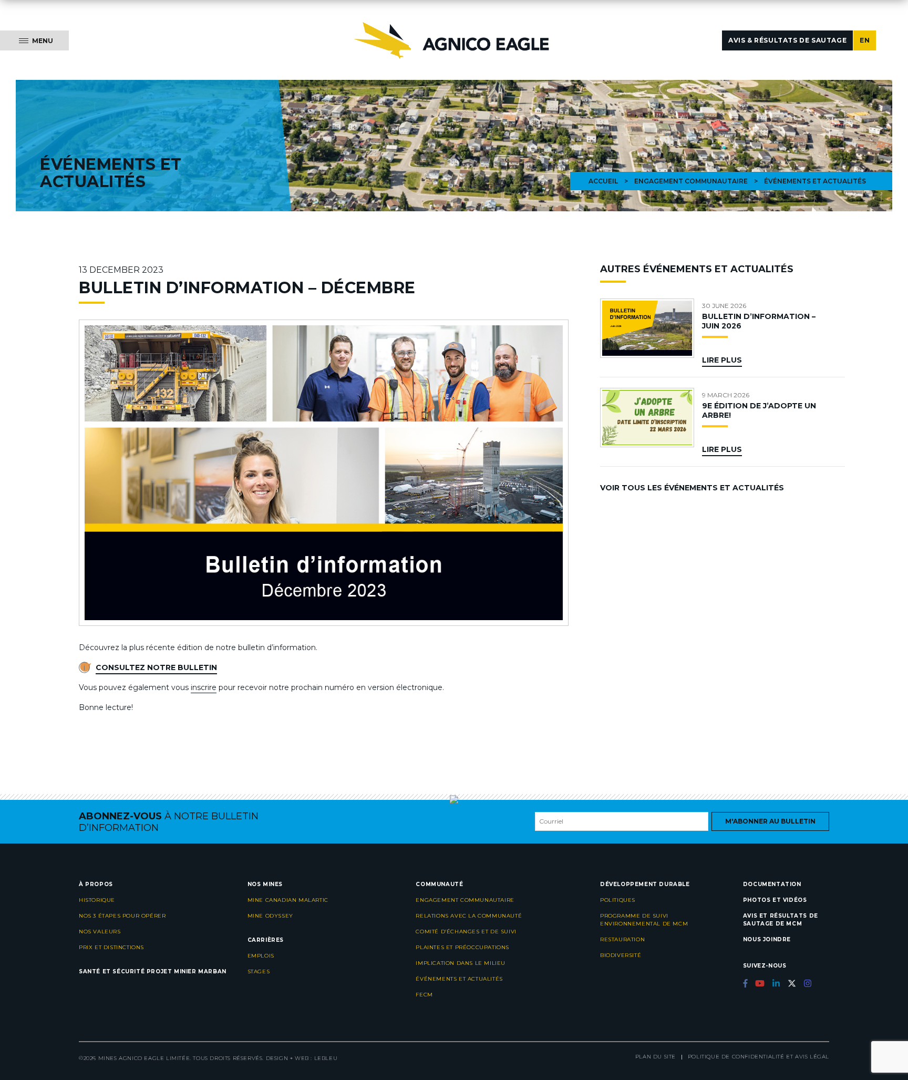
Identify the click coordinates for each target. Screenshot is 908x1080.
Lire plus (722, 360)
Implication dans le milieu (460, 963)
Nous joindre (767, 939)
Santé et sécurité (112, 971)
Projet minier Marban (186, 971)
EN (865, 40)
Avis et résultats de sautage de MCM (780, 919)
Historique (97, 900)
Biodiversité (620, 955)
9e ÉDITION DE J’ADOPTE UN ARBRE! (759, 410)
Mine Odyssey (270, 915)
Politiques (617, 900)
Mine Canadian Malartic (287, 900)
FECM (424, 994)
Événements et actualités (459, 978)
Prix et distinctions (111, 947)
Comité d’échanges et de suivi (466, 931)
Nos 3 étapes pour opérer (122, 915)
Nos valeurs (100, 931)
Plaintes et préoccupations (462, 947)
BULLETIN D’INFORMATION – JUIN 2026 (759, 321)
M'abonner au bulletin (770, 821)
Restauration (622, 939)
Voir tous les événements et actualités (692, 487)
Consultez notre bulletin (156, 667)
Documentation (772, 884)
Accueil (603, 181)
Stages (258, 971)
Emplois (260, 955)
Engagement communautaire (691, 181)
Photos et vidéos (775, 900)
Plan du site (655, 1056)
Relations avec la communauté (469, 915)
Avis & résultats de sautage (787, 40)
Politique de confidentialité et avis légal (758, 1056)
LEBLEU (326, 1058)
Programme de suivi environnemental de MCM (644, 919)
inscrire (203, 687)
